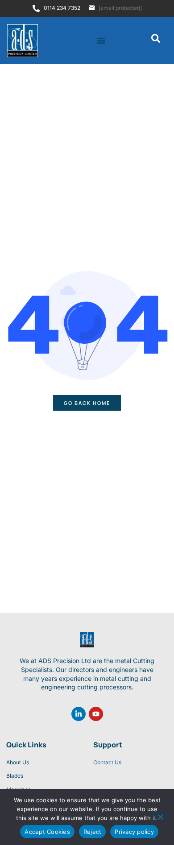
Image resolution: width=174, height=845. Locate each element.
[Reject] (160, 816)
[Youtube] (96, 714)
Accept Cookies (47, 831)
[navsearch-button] (156, 40)
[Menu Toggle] (101, 40)
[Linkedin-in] (78, 714)
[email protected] (120, 7)
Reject (92, 831)
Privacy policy (134, 831)
